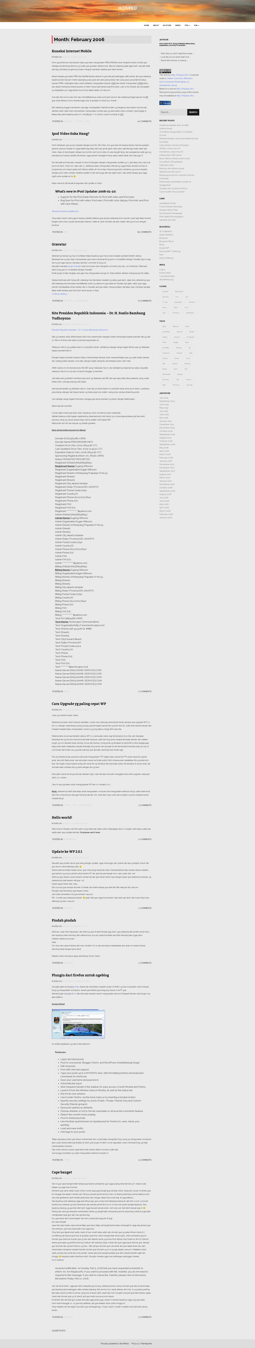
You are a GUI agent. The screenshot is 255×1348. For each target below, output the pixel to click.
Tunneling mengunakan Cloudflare (175, 132)
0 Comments (144, 691)
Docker (162, 135)
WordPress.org (166, 279)
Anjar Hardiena (166, 235)
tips (177, 380)
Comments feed (167, 276)
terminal (165, 380)
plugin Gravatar (74, 266)
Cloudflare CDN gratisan (170, 162)
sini (74, 994)
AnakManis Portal (167, 203)
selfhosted (166, 374)
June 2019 (164, 404)
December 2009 (167, 428)
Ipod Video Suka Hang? (70, 134)
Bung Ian (163, 238)
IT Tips (79, 121)
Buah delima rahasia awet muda (174, 158)
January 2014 (165, 421)
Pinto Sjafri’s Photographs (171, 216)
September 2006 (167, 491)
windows (176, 385)
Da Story (167, 25)
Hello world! (62, 818)
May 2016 (163, 418)
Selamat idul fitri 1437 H (170, 172)
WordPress (82, 301)
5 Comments (145, 1160)
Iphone (164, 358)
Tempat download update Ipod (65, 211)
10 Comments (144, 121)
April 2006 (164, 507)
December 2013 (166, 424)
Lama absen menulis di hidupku (174, 145)
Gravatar (59, 244)
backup (175, 326)
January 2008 (165, 461)
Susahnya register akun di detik (174, 125)
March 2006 (165, 511)
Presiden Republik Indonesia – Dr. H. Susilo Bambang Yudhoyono (80, 330)
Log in (162, 269)
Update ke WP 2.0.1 (67, 852)
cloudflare (166, 332)
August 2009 (165, 438)
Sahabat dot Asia (167, 220)
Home (146, 25)
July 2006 (163, 497)
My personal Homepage (170, 213)
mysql (164, 369)
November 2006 (167, 484)
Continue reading (60, 294)
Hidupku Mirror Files (168, 210)
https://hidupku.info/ (180, 75)
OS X (186, 307)
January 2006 (165, 517)
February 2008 (166, 458)
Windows (176, 313)
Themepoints (146, 1344)
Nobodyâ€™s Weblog (169, 251)
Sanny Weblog (166, 258)
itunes (176, 358)
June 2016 (164, 414)
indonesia (166, 353)
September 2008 (167, 444)
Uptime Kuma (165, 128)
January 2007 (165, 481)
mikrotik (187, 364)
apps (164, 326)
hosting (179, 348)
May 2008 (163, 448)
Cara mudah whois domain (172, 192)
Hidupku (127, 8)
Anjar (77, 987)
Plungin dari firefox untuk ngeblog (80, 975)
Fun (196, 25)
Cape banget (62, 1172)
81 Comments (144, 232)
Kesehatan (178, 302)
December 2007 (166, 464)
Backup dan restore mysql (171, 168)
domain (177, 337)
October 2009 (166, 431)
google (175, 342)
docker (191, 332)
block (187, 326)
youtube (189, 385)
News (177, 25)
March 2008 (164, 454)
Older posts (58, 1331)
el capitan (190, 337)
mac (163, 364)
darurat (179, 332)
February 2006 (166, 514)
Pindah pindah (64, 920)
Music (164, 307)
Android (165, 291)
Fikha (161, 244)
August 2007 (165, 474)
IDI (190, 348)
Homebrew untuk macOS (171, 152)
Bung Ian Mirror (166, 241)
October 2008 (166, 441)
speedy (180, 374)
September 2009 (167, 434)
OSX (186, 369)
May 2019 (163, 408)
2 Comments (145, 805)
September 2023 (167, 401)
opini (176, 369)
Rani (161, 254)
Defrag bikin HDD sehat (170, 155)
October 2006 (166, 487)
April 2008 (164, 451)
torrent (188, 380)
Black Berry (179, 291)
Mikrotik (192, 302)
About (156, 25)
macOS (175, 364)
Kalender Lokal (166, 165)
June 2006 (164, 501)
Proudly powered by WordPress (115, 1344)
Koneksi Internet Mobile (72, 51)
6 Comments (144, 301)
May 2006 (164, 504)
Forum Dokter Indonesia (170, 206)
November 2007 (166, 467)
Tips (186, 25)
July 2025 (163, 398)
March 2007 (164, 477)
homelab (165, 348)
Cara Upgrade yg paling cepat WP (79, 704)
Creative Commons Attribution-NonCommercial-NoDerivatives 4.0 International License (176, 81)
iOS (186, 297)
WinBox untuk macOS (169, 148)
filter (164, 342)
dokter (164, 337)
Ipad (191, 353)
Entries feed (165, 273)
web (164, 385)
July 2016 (163, 411)
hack (187, 342)
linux (188, 358)
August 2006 (165, 494)
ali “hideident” (165, 231)
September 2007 (167, 471)
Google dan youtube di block (173, 188)
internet (179, 353)
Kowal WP (164, 248)
